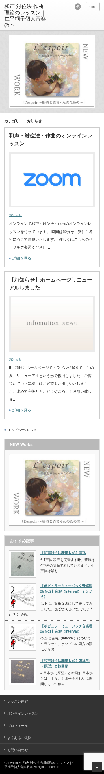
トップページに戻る (22, 429)
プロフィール (17, 726)
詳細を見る (21, 258)
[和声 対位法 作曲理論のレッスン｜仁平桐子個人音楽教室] (25, 15)
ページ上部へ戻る (97, 767)
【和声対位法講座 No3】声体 (63, 553)
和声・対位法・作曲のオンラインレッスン (50, 139)
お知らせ (15, 215)
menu (92, 6)
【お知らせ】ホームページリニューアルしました (50, 284)
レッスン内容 (17, 701)
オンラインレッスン (22, 714)
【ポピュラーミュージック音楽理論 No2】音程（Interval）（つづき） (66, 591)
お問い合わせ (17, 750)
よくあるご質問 (19, 738)
